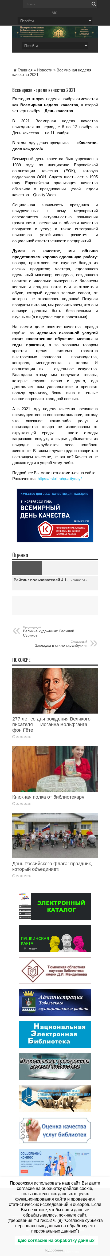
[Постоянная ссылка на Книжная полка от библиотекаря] (55, 790)
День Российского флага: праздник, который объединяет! (52, 866)
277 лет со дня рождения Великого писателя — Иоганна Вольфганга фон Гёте (51, 724)
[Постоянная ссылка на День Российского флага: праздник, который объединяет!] (55, 857)
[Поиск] (94, 4)
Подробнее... (55, 1250)
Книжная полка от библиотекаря (48, 797)
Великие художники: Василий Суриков (48, 631)
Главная (25, 70)
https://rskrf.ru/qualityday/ (60, 478)
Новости (44, 70)
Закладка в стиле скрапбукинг (61, 643)
